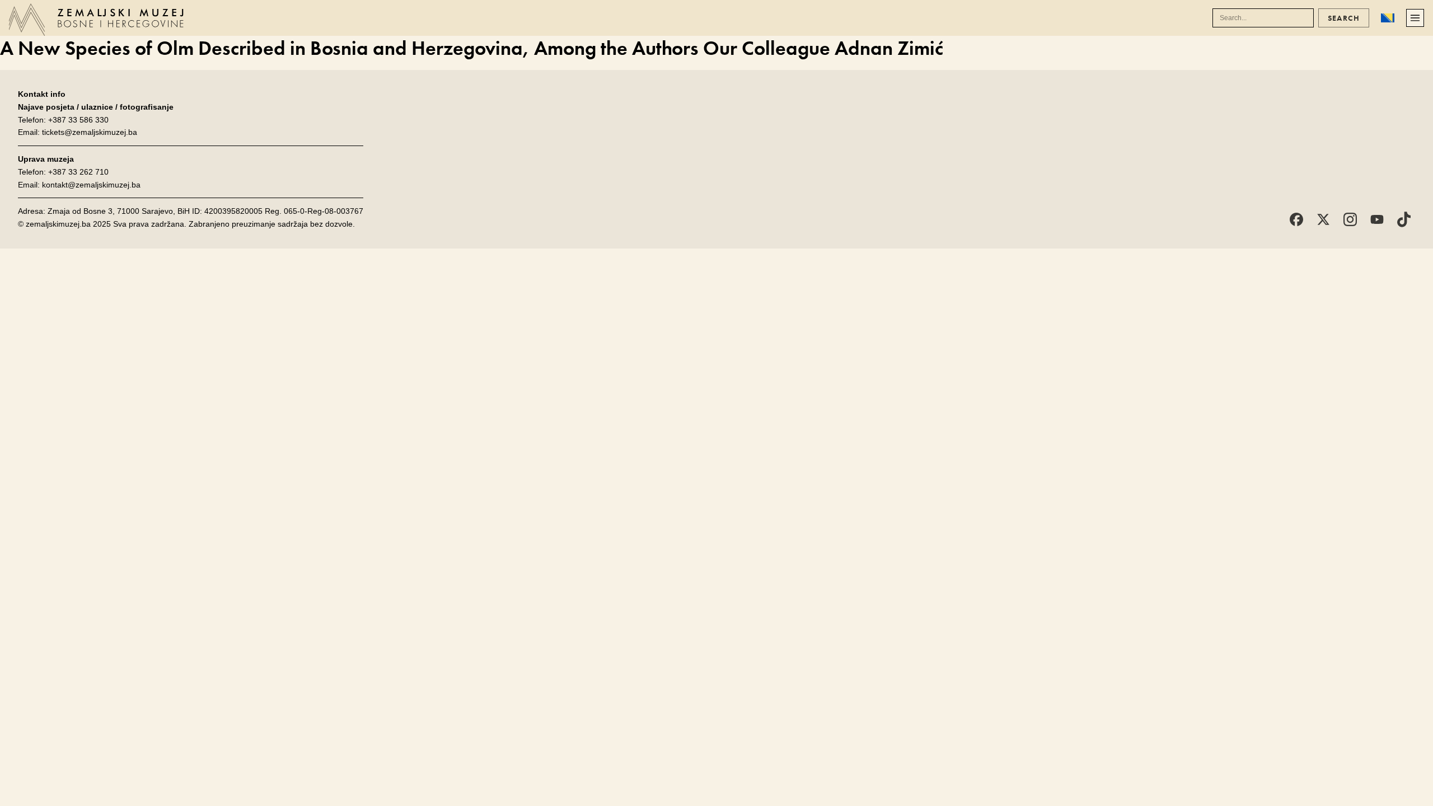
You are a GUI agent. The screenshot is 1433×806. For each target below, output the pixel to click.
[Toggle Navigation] (1415, 18)
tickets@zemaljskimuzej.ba (89, 132)
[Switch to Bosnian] (1388, 17)
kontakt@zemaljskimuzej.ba (91, 184)
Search (1344, 18)
